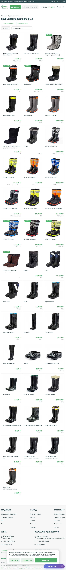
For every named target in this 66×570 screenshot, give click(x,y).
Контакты (56, 527)
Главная (3, 16)
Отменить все (27, 560)
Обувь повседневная (7, 517)
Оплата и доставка (59, 514)
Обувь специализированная (8, 514)
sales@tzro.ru (8, 544)
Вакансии (21, 1)
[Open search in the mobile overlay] (30, 7)
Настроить (14, 560)
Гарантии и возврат (59, 517)
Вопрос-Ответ (58, 523)
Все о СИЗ (57, 520)
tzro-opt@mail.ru (42, 544)
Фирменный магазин (13, 1)
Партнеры (32, 527)
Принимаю (45, 560)
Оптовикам (4, 1)
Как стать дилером (35, 514)
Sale (2, 523)
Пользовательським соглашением (41, 555)
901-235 (48, 7)
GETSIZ (3, 558)
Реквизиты (33, 523)
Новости (32, 517)
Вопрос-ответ (27, 1)
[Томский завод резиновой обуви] (4, 7)
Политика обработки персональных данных (13, 568)
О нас (33, 1)
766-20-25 (43, 541)
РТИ (2, 520)
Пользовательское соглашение (34, 568)
